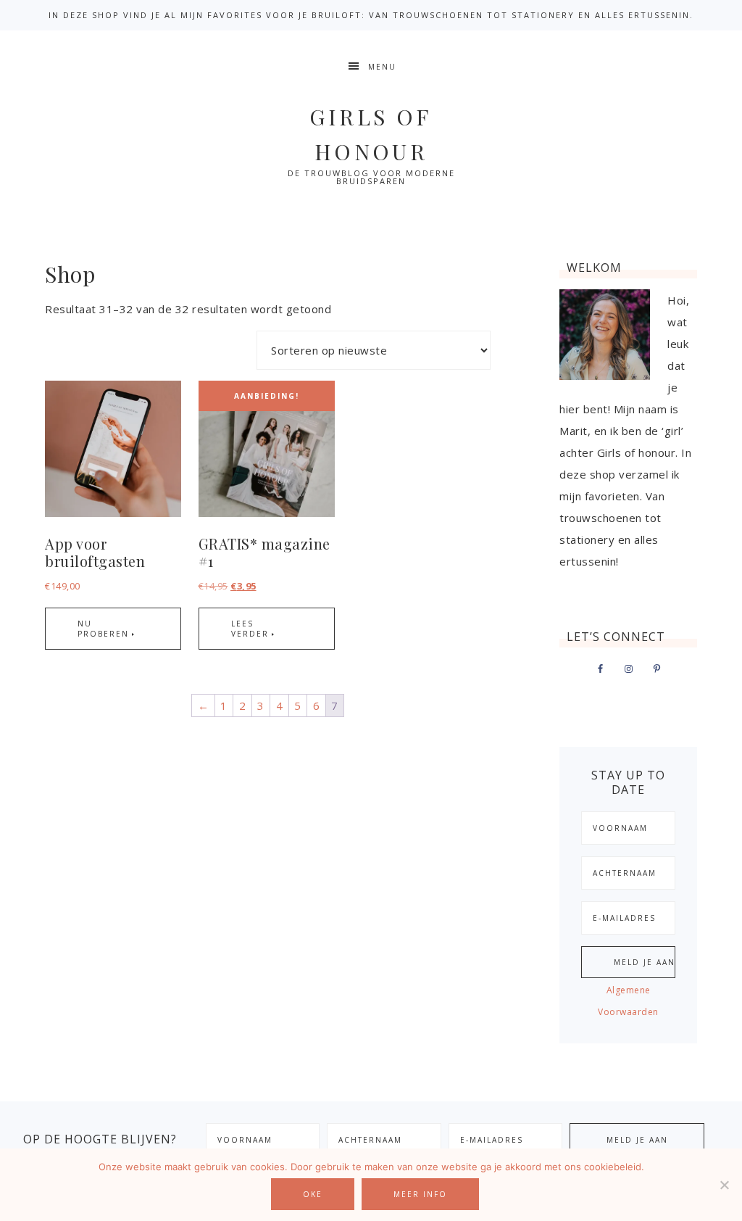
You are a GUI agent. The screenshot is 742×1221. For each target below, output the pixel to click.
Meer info (420, 1194)
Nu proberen (103, 628)
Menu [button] (382, 67)
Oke (312, 1194)
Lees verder (250, 628)
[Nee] (724, 1184)
